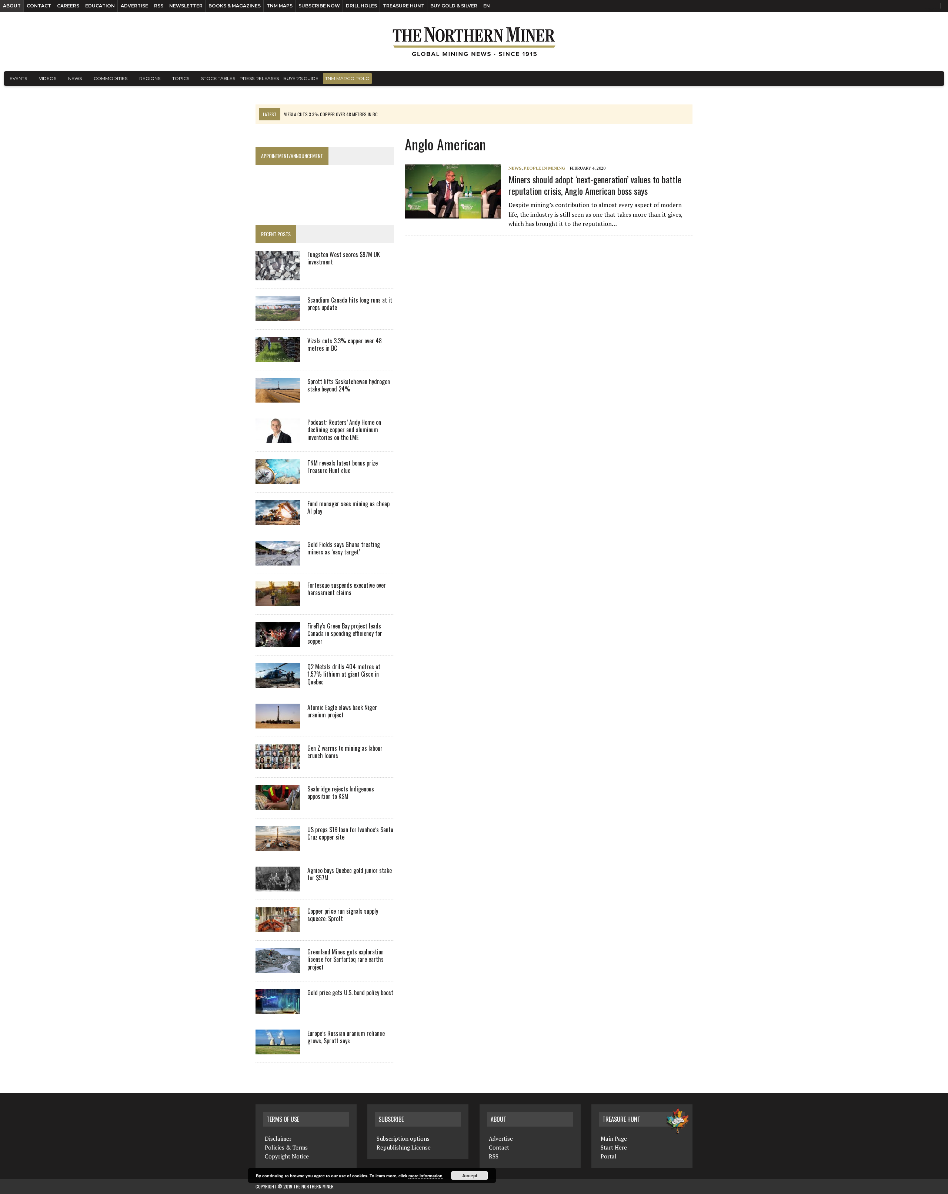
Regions (149, 78)
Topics (180, 78)
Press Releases (259, 78)
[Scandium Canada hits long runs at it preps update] (278, 316)
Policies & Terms (286, 1147)
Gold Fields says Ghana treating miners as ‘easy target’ (343, 548)
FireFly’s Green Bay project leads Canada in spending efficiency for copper (344, 633)
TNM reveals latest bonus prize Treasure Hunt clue (342, 466)
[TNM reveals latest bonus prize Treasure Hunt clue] (278, 479)
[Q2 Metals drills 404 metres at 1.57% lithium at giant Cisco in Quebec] (278, 682)
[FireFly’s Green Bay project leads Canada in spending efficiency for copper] (278, 642)
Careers (68, 6)
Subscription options (403, 1138)
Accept (469, 1175)
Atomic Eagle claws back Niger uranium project (342, 711)
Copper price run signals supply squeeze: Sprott (342, 915)
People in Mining (544, 168)
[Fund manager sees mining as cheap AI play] (278, 520)
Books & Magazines (234, 6)
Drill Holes (361, 6)
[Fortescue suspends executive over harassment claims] (278, 601)
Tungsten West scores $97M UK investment (343, 258)
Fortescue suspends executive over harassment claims (346, 589)
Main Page (614, 1138)
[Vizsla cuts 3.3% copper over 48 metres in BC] (278, 357)
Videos (47, 78)
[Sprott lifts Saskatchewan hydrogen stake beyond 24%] (278, 397)
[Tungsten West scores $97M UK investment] (278, 275)
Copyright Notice (287, 1156)
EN (486, 6)
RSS (158, 6)
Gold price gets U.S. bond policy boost (350, 992)
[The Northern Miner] (474, 41)
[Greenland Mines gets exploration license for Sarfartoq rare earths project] (278, 968)
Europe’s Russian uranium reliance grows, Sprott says (346, 1037)
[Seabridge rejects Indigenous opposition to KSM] (278, 805)
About (12, 6)
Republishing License (404, 1147)
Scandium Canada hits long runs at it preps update (349, 304)
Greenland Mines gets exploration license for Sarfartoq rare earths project (345, 959)
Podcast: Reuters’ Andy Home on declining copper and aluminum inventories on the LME (344, 430)
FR (938, 10)
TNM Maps (280, 6)
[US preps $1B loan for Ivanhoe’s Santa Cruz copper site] (278, 845)
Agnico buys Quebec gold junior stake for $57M (349, 874)
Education (100, 6)
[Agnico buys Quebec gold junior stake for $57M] (278, 886)
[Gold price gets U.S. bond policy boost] (278, 1008)
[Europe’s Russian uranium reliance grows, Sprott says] (278, 1049)
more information (425, 1175)
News (75, 78)
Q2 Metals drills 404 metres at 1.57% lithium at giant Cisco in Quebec (343, 674)
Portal (609, 1156)
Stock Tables (218, 78)
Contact (39, 6)
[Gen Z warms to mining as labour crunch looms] (278, 764)
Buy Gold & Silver (453, 6)
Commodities (110, 78)
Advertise (134, 6)
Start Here (614, 1147)
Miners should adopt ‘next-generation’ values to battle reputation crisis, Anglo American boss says (594, 185)
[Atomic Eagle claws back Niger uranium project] (278, 723)
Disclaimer (278, 1138)
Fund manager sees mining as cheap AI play (348, 507)
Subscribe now (319, 6)
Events (18, 78)
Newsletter (186, 6)
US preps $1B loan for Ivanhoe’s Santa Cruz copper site (350, 833)
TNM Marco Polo (347, 78)
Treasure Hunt (403, 6)
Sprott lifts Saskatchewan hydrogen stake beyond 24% (348, 385)
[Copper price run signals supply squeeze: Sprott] (278, 927)
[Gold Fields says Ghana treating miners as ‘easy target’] (278, 560)
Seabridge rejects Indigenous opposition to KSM (340, 792)
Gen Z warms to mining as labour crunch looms (345, 752)
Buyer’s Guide (300, 78)
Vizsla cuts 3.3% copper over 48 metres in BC (344, 344)
